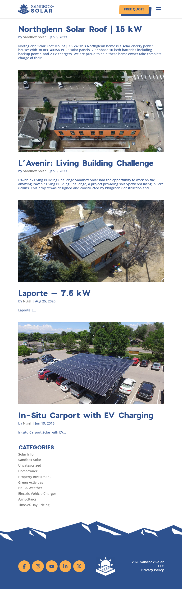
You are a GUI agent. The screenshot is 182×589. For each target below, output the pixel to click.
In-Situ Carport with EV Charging (85, 415)
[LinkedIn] (65, 566)
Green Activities (30, 482)
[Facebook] (24, 566)
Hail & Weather (30, 488)
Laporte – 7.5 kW (54, 293)
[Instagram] (38, 566)
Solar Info (25, 454)
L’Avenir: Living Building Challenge (85, 163)
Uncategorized (29, 465)
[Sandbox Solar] (36, 13)
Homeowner (27, 471)
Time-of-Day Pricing (34, 505)
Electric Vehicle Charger (37, 493)
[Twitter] (79, 566)
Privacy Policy (152, 570)
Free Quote (134, 9)
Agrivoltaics (27, 499)
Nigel (27, 301)
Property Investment (34, 476)
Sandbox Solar (34, 37)
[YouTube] (52, 566)
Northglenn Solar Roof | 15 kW (80, 29)
